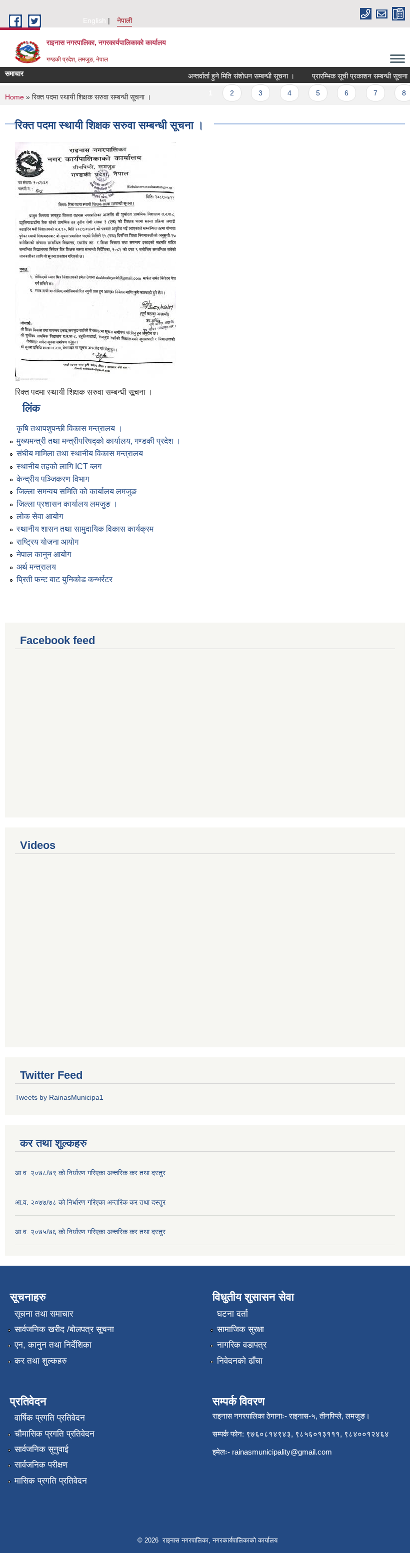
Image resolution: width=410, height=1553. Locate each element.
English (94, 20)
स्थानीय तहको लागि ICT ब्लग (59, 466)
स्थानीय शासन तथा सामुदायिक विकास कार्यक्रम (85, 529)
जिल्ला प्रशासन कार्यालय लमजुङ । (67, 504)
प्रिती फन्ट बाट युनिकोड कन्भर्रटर (64, 579)
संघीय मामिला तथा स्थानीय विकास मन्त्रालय (79, 453)
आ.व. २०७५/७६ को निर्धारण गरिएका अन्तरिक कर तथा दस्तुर (90, 1232)
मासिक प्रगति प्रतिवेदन (50, 1481)
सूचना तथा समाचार (43, 1314)
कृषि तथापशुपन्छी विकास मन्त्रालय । (69, 428)
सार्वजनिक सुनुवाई (41, 1449)
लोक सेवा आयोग (39, 516)
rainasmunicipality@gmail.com (282, 1452)
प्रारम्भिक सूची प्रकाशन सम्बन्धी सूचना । (355, 76)
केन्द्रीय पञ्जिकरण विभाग (52, 479)
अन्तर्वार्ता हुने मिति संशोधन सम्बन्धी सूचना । (233, 76)
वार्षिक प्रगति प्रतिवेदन (49, 1418)
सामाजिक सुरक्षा (240, 1329)
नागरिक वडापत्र (241, 1345)
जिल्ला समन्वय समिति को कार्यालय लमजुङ (76, 491)
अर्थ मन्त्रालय (36, 567)
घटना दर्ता (232, 1314)
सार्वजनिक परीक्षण (41, 1465)
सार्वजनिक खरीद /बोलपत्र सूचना (64, 1329)
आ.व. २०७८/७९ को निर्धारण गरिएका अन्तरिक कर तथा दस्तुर (90, 1173)
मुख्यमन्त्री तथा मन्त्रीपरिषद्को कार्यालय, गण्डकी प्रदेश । (98, 441)
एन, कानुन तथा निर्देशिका (53, 1345)
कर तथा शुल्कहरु (40, 1361)
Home (14, 97)
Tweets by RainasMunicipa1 (59, 1097)
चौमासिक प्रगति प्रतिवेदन (54, 1434)
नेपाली (124, 20)
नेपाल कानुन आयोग (43, 554)
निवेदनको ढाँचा (239, 1361)
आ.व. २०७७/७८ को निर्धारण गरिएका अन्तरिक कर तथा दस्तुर (90, 1202)
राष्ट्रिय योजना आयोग (47, 542)
